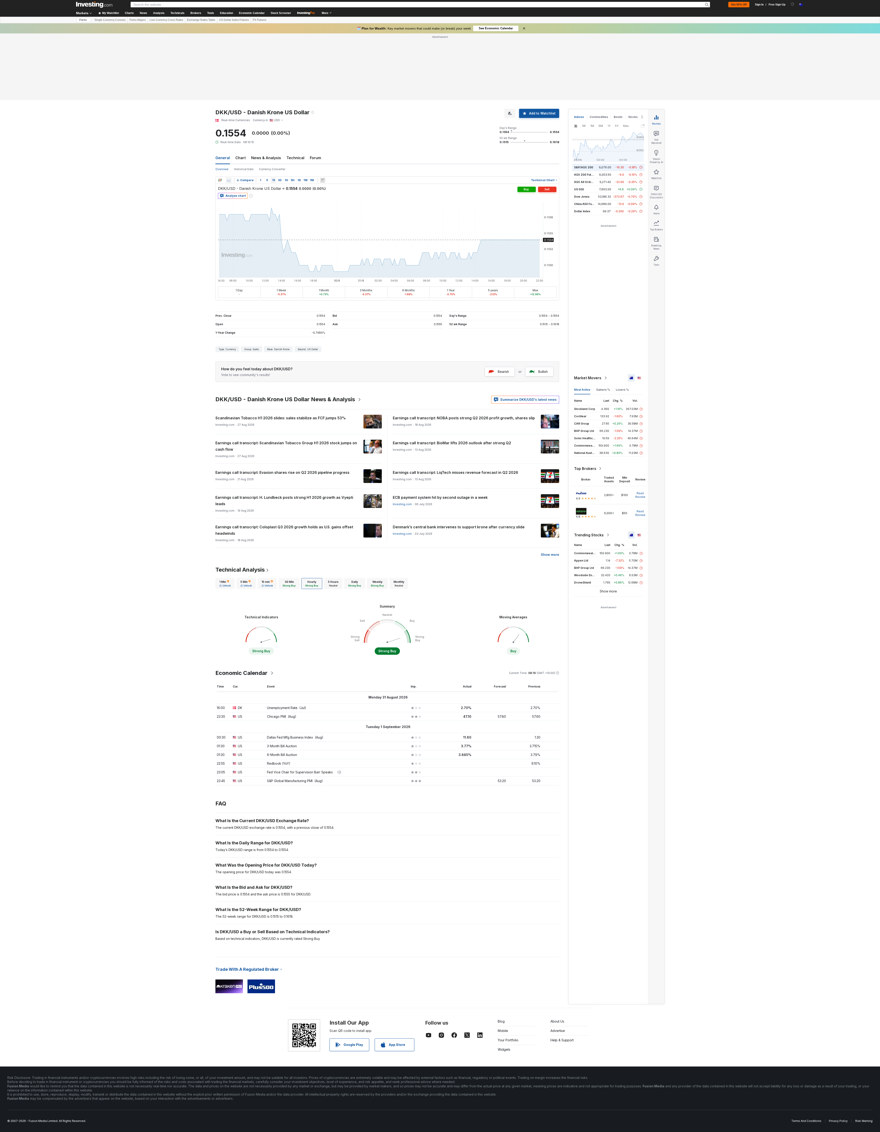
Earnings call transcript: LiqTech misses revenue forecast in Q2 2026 (455, 472)
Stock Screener (281, 13)
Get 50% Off (739, 4)
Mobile (503, 1031)
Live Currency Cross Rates (166, 20)
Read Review (640, 495)
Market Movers (587, 378)
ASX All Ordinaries (586, 182)
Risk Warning (863, 1121)
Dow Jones (581, 196)
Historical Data (243, 169)
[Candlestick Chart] (220, 180)
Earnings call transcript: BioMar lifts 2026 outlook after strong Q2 (452, 443)
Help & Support (562, 1040)
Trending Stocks (589, 535)
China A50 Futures (586, 204)
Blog (501, 1021)
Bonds (618, 117)
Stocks (633, 117)
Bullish (543, 372)
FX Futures (259, 20)
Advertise (557, 1031)
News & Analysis (266, 157)
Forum (315, 157)
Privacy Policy (838, 1121)
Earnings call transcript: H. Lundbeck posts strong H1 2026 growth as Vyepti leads (284, 500)
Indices (579, 117)
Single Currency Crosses (110, 20)
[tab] (225, 583)
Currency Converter (272, 169)
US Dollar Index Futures (234, 20)
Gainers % (603, 389)
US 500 (579, 189)
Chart (240, 157)
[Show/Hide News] (322, 180)
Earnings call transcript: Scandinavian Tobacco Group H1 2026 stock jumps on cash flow (286, 446)
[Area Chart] (228, 180)
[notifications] (792, 4)
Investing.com (402, 504)
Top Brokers (585, 468)
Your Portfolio (508, 1040)
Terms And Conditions (806, 1121)
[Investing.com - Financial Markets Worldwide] (94, 4)
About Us (557, 1021)
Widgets (504, 1049)
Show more (550, 554)
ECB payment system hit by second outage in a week (440, 497)
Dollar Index (582, 211)
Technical (295, 157)
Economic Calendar (252, 13)
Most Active (582, 389)
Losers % (622, 389)
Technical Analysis (240, 569)
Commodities (599, 117)
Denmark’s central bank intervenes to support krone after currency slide (459, 527)
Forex (83, 20)
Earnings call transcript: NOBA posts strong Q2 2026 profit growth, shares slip (464, 418)
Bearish (503, 372)
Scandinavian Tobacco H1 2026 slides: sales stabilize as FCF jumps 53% (280, 418)
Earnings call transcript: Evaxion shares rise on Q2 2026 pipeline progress (282, 472)
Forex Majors (137, 20)
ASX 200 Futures (585, 174)
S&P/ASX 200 (583, 167)
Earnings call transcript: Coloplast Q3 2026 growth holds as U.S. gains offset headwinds (284, 530)
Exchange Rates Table (201, 20)
